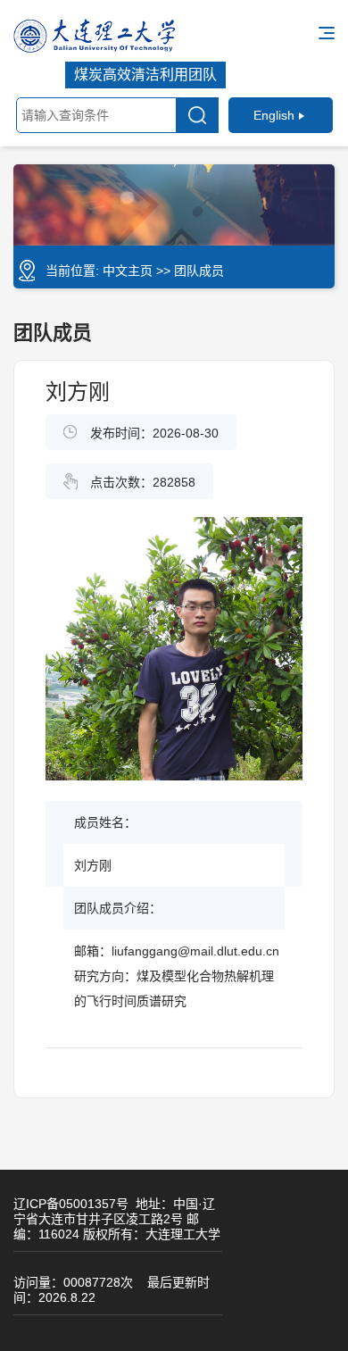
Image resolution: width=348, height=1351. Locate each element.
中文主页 (128, 270)
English (273, 115)
